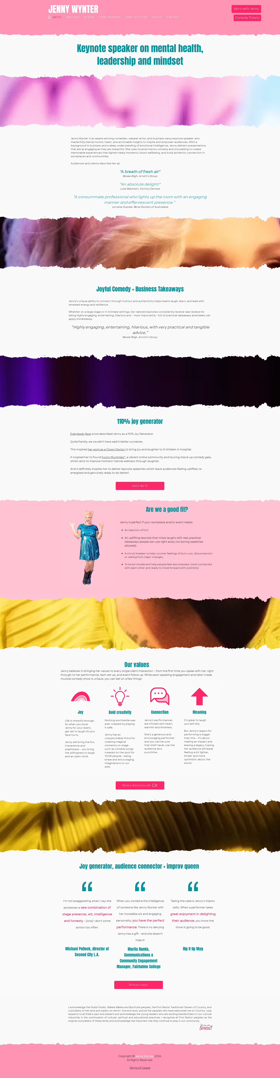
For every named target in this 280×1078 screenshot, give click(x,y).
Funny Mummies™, (114, 457)
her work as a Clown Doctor (107, 449)
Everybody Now (80, 434)
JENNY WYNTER (73, 9)
